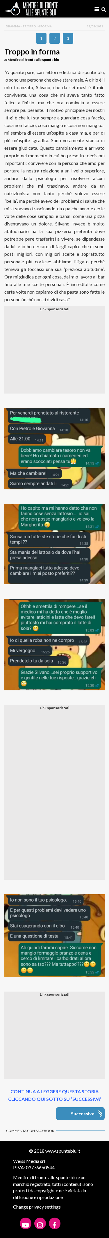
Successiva (82, 1113)
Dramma (13, 26)
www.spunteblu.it (62, 1151)
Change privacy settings (37, 1206)
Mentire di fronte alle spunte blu (33, 59)
